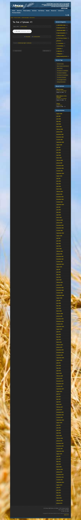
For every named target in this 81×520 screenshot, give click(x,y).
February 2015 (59, 469)
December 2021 (59, 256)
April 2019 (58, 339)
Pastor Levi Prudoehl (62, 90)
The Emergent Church (61, 79)
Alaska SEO (66, 514)
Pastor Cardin (24, 26)
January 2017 (59, 409)
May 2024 (58, 183)
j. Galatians (59, 48)
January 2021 (59, 285)
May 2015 (58, 461)
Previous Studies (16, 12)
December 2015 (59, 443)
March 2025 (59, 157)
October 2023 (59, 202)
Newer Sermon (17, 50)
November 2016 (60, 414)
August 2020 (59, 298)
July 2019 (58, 331)
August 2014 (59, 485)
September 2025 (60, 142)
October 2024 (59, 170)
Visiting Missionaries (61, 82)
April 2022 (58, 246)
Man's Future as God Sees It (63, 66)
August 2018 (59, 360)
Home (13, 10)
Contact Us (61, 10)
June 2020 (58, 303)
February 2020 (59, 313)
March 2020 (59, 311)
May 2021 (58, 274)
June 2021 (58, 272)
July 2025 (58, 147)
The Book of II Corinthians (62, 75)
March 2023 (59, 217)
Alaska (47, 10)
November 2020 (60, 290)
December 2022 (59, 225)
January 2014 (59, 503)
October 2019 (59, 324)
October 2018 (59, 355)
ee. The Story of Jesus (61, 38)
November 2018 (60, 352)
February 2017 (59, 407)
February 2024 (59, 191)
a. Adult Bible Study (60, 25)
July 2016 (58, 425)
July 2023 (58, 207)
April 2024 (58, 186)
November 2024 (60, 168)
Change (58, 103)
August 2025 (59, 144)
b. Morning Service (60, 27)
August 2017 (59, 391)
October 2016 (59, 417)
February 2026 (59, 129)
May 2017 (58, 399)
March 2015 (59, 466)
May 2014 (58, 492)
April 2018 (58, 370)
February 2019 (59, 344)
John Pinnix (60, 105)
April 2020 (58, 308)
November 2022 (60, 227)
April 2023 (58, 214)
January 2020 (59, 316)
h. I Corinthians (59, 43)
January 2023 (59, 222)
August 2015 (59, 453)
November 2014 (60, 477)
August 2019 (59, 329)
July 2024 (58, 178)
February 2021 (59, 282)
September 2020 (60, 295)
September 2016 (60, 420)
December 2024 (59, 165)
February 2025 (59, 160)
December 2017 (59, 381)
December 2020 (59, 287)
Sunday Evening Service (61, 56)
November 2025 (60, 137)
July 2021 (58, 269)
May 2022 (58, 243)
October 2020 (59, 292)
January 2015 (59, 472)
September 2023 (60, 204)
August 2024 (59, 176)
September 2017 (60, 388)
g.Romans (58, 40)
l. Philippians (59, 53)
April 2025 (58, 155)
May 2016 (58, 430)
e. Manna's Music (60, 35)
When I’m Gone (59, 89)
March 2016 (59, 435)
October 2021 (59, 261)
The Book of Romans (61, 77)
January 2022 (59, 253)
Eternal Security (60, 63)
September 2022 (60, 233)
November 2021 (60, 259)
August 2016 (59, 422)
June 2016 (58, 427)
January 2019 (59, 347)
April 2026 (58, 124)
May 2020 (58, 305)
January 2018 (59, 378)
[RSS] (66, 15)
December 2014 (59, 474)
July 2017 (58, 394)
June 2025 (58, 150)
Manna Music (59, 68)
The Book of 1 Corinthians (62, 70)
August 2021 (59, 266)
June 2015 (58, 459)
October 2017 (59, 386)
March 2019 (59, 342)
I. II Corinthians (59, 45)
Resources (53, 10)
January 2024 (59, 194)
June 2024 (58, 181)
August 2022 (59, 235)
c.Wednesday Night (25, 17)
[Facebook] (68, 15)
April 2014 (58, 495)
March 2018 (59, 373)
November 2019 (60, 321)
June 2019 (58, 334)
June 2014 (58, 490)
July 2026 (58, 116)
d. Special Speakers (60, 33)
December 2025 (59, 134)
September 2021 (60, 264)
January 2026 (59, 131)
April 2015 (58, 464)
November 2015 (60, 446)
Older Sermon (46, 50)
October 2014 (59, 479)
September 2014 (60, 482)
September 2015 (60, 451)
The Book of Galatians (61, 72)
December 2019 (59, 318)
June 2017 (58, 396)
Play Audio (25, 36)
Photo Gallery (26, 10)
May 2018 (58, 368)
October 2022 (59, 230)
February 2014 (59, 500)
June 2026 (58, 118)
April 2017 (58, 401)
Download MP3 (36, 36)
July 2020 (58, 300)
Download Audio (32, 36)
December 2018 (59, 349)
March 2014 (59, 497)
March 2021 (59, 279)
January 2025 (59, 163)
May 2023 (58, 212)
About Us (19, 10)
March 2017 (59, 404)
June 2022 (58, 240)
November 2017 (60, 383)
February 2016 (59, 438)
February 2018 (59, 375)
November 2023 (60, 199)
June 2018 (58, 365)
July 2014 (58, 487)
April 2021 (58, 277)
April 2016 (58, 433)
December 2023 (59, 196)
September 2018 (60, 357)
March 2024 (59, 189)
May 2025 (58, 152)
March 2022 (59, 248)
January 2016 (59, 440)
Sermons (34, 10)
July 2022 (58, 238)
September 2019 (60, 326)
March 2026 (59, 126)
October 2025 (59, 139)
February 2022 (59, 251)
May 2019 (58, 337)
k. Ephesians (28, 43)
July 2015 (58, 456)
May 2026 (58, 121)
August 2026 (59, 113)
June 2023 (58, 209)
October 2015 (59, 448)
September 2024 (60, 173)
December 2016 (59, 412)
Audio (65, 92)
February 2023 (59, 220)
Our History (41, 10)
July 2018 (58, 362)
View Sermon (32, 17)
